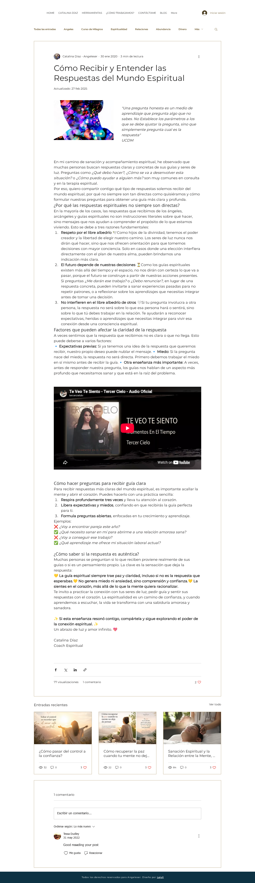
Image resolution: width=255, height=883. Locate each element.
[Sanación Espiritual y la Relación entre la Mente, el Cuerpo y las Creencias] (192, 728)
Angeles (68, 29)
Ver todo (215, 704)
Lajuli (160, 877)
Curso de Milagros (92, 29)
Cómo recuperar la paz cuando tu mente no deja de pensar (126, 753)
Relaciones (141, 29)
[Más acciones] (198, 56)
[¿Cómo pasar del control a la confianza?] (63, 728)
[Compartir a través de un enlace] (85, 670)
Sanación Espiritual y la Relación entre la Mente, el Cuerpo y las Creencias (192, 753)
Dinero (182, 29)
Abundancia (163, 29)
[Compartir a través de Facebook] (56, 670)
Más (197, 29)
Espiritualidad (119, 29)
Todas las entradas (45, 29)
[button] (216, 29)
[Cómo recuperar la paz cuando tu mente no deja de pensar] (127, 728)
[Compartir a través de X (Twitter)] (65, 670)
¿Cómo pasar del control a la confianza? (62, 753)
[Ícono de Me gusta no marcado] (66, 853)
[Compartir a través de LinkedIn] (75, 670)
